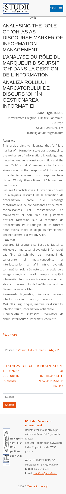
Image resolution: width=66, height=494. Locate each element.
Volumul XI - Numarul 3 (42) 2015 (39, 350)
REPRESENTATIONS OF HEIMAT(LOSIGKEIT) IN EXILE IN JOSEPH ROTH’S (49, 376)
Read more (10, 334)
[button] (53, 8)
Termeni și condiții (37, 486)
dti (34, 17)
